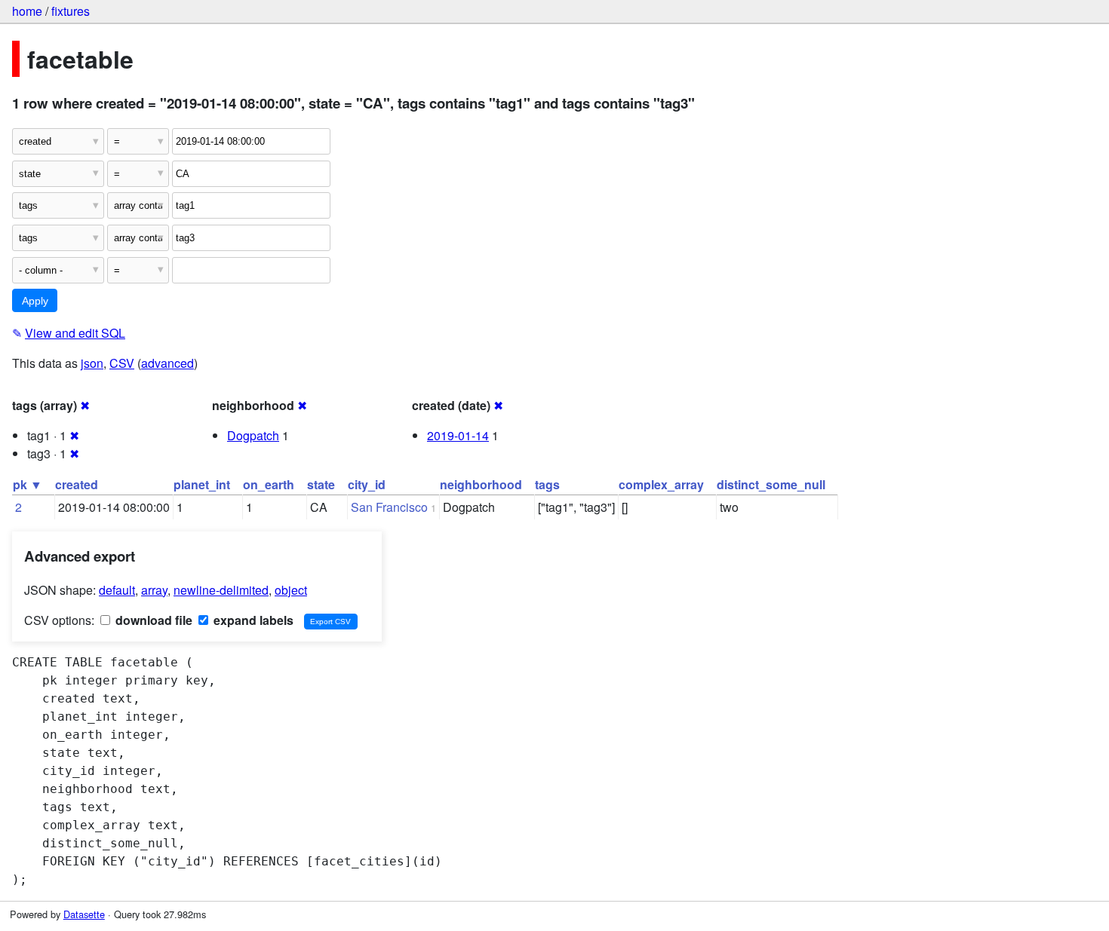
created (76, 484)
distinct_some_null (771, 484)
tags (547, 484)
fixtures (70, 11)
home (27, 11)
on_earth (268, 484)
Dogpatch (253, 435)
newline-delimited (221, 590)
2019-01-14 (458, 435)
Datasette (84, 914)
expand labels (251, 620)
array (154, 590)
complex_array (661, 484)
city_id (367, 484)
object (291, 590)
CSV (121, 363)
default (117, 590)
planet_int (202, 484)
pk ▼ (27, 484)
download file (152, 620)
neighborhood (481, 484)
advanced (167, 363)
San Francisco (389, 507)
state (321, 484)
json (92, 363)
